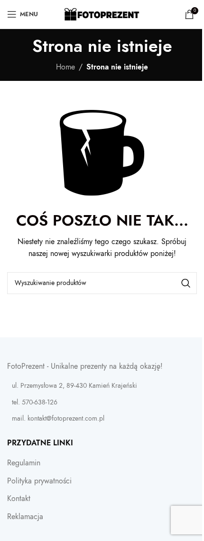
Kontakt (18, 498)
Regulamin (23, 463)
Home (65, 67)
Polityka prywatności (39, 481)
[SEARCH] (186, 283)
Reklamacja (25, 516)
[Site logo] (102, 14)
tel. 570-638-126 (34, 402)
